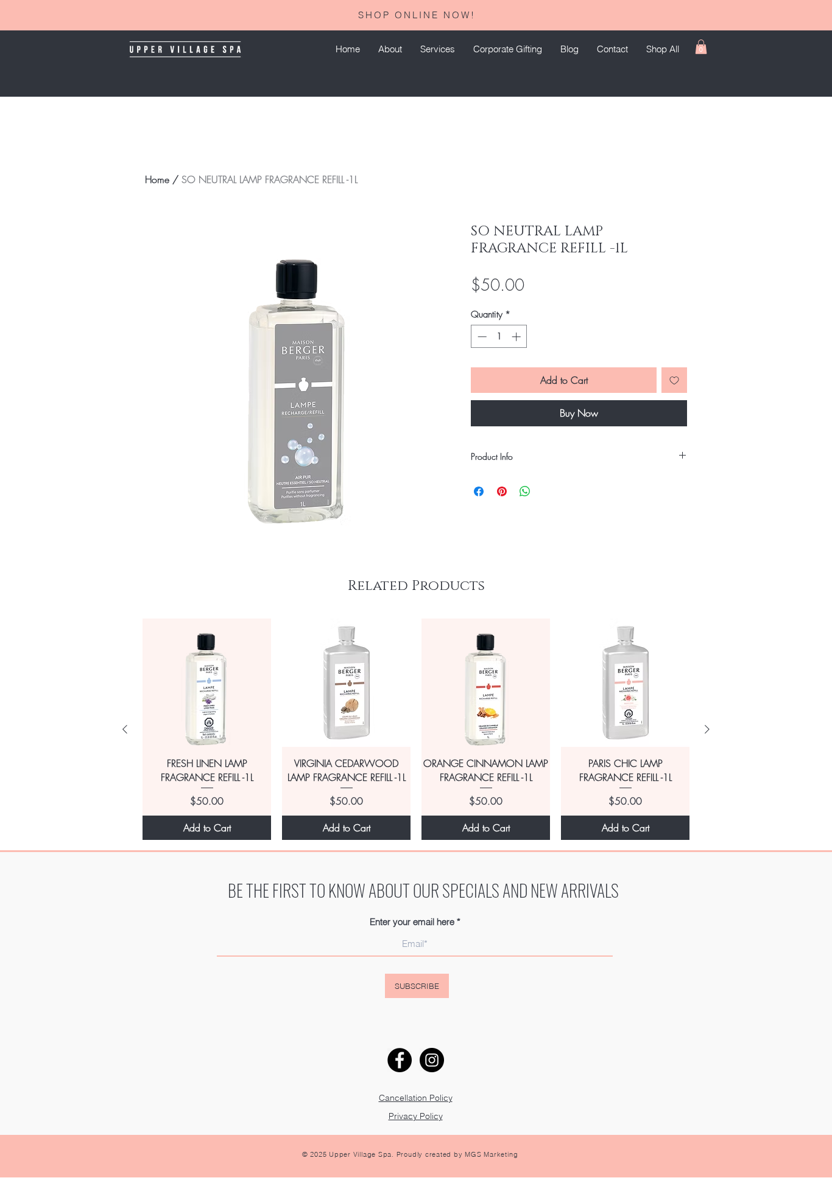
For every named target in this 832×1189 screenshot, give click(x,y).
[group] (416, 729)
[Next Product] (707, 729)
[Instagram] (432, 1060)
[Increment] (517, 336)
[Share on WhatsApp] (525, 491)
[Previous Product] (125, 729)
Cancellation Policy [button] (416, 1097)
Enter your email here (412, 921)
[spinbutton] (499, 336)
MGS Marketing (491, 1154)
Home (157, 179)
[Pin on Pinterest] (502, 491)
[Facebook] (399, 1060)
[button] (437, 49)
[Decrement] (481, 336)
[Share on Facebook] (478, 491)
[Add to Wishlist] (674, 380)
